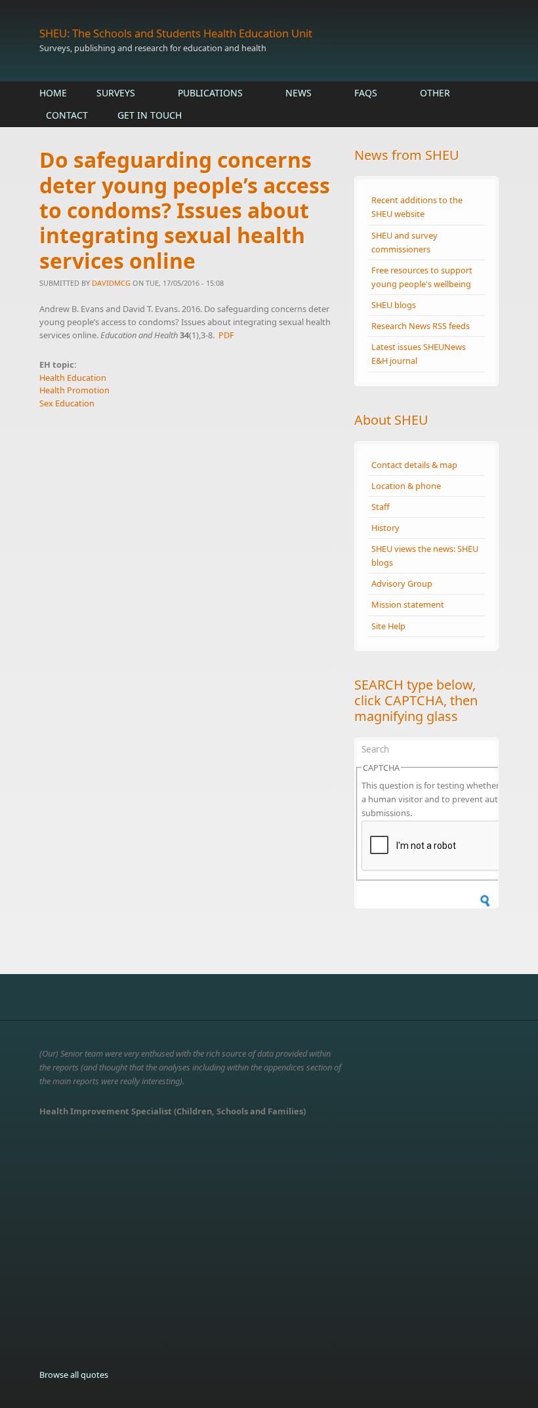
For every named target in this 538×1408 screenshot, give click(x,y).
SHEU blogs (393, 305)
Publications (210, 93)
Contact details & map (414, 465)
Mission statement (407, 604)
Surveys (115, 93)
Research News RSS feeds (420, 326)
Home (53, 93)
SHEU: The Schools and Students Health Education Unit (175, 33)
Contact (67, 115)
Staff (380, 507)
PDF (226, 335)
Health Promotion (74, 390)
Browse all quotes (73, 1374)
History (385, 528)
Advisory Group (401, 583)
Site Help (388, 626)
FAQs (365, 93)
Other (435, 93)
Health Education (72, 377)
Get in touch (149, 115)
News (298, 93)
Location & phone (406, 486)
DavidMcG (111, 283)
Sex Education (66, 403)
